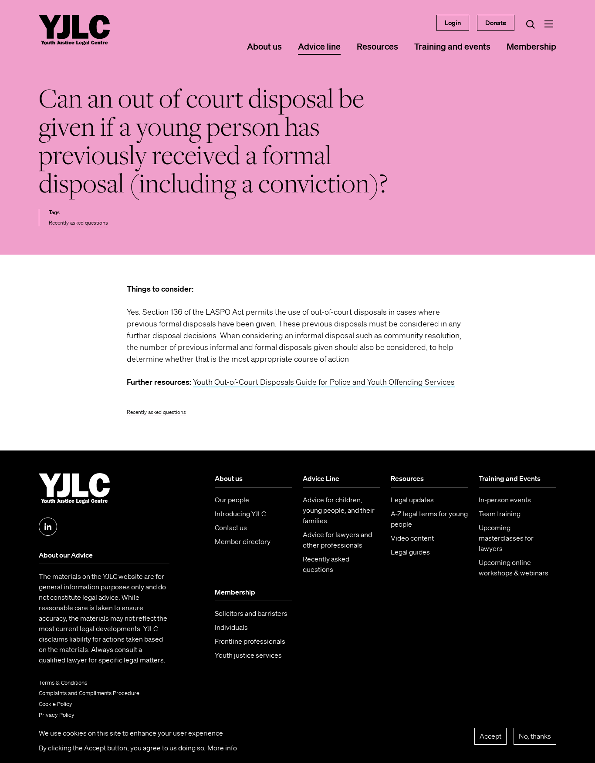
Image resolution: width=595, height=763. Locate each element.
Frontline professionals (250, 641)
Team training (500, 513)
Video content (412, 538)
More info (222, 747)
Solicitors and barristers (251, 613)
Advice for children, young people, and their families (339, 510)
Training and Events (510, 478)
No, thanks (535, 736)
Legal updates (412, 499)
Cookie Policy (55, 704)
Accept (490, 736)
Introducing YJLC (240, 513)
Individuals (231, 627)
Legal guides (410, 552)
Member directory (242, 541)
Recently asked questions (78, 222)
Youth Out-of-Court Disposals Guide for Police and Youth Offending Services (324, 382)
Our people (232, 499)
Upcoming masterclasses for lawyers (506, 538)
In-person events (505, 499)
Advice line (319, 46)
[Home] (74, 30)
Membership (531, 46)
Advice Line (321, 478)
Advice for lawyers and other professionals (337, 539)
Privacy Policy (56, 715)
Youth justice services (248, 655)
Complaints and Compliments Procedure (89, 693)
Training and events (452, 46)
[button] (548, 24)
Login (453, 22)
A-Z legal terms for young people (429, 518)
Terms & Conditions (63, 682)
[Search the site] (530, 24)
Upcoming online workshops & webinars (513, 567)
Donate (495, 22)
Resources (377, 46)
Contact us (231, 527)
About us (264, 46)
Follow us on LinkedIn (48, 527)
